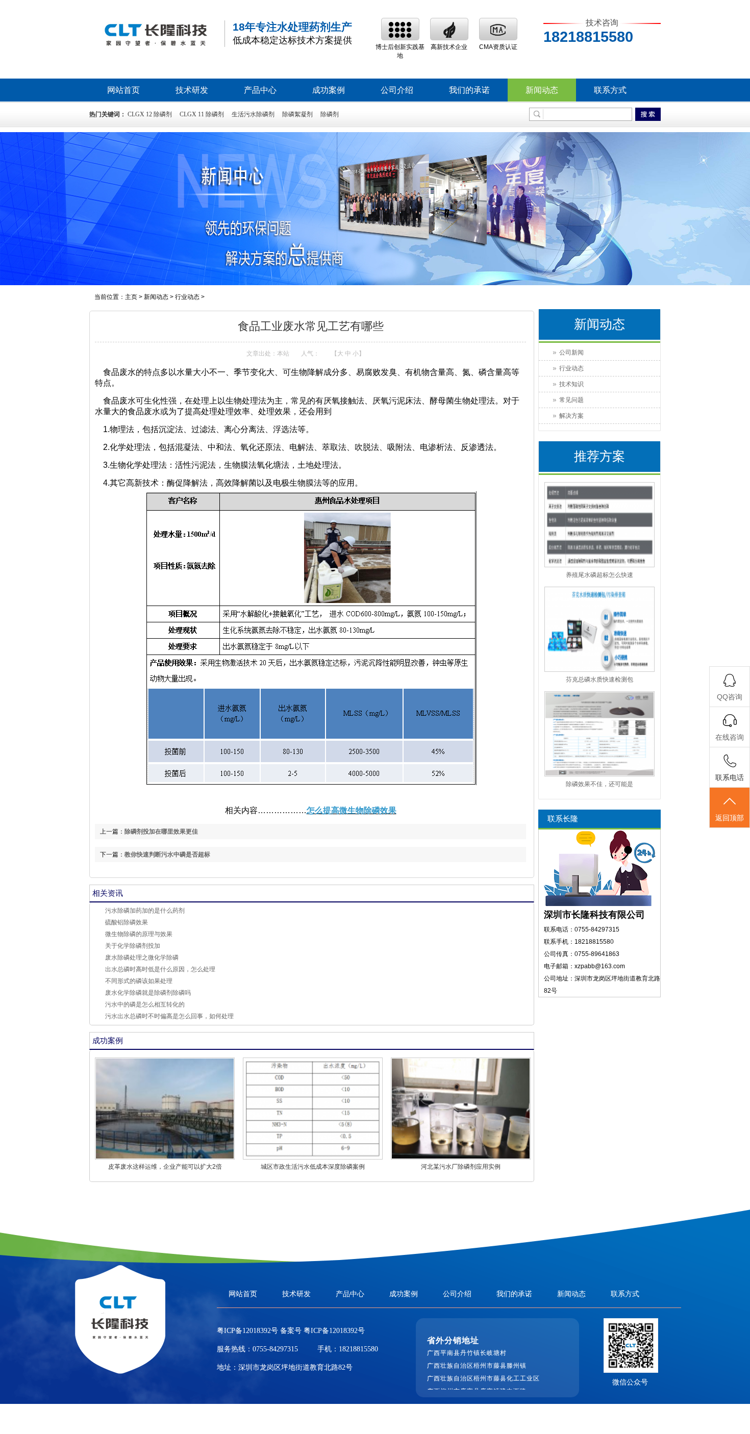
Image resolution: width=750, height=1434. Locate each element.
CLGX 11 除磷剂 (202, 114)
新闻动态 (542, 90)
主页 (131, 296)
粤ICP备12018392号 (333, 1331)
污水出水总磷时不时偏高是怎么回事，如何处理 (169, 1016)
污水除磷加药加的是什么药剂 (145, 910)
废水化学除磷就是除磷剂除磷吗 (148, 992)
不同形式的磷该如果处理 (138, 981)
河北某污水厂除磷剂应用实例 (461, 1166)
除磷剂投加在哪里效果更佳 (161, 831)
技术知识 (571, 384)
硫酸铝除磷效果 (126, 922)
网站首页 (123, 90)
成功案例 (328, 90)
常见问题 (571, 400)
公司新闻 (571, 352)
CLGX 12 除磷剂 (150, 114)
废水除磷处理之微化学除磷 (142, 957)
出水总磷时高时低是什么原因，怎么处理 (160, 969)
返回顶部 (729, 818)
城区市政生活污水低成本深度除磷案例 (313, 1166)
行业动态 (187, 296)
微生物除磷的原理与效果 (138, 934)
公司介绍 (397, 90)
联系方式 (610, 90)
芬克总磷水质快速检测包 (599, 679)
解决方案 (571, 415)
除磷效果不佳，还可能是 (599, 784)
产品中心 (260, 90)
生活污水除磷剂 (253, 114)
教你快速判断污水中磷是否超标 (167, 854)
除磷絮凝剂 (297, 114)
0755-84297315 (275, 1349)
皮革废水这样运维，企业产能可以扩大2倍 (165, 1166)
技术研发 (192, 90)
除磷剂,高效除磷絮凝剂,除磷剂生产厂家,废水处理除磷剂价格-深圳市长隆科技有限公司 (155, 34)
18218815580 (358, 1349)
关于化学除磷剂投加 (132, 945)
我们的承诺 (469, 90)
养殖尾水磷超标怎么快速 (599, 574)
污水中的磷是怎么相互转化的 (145, 1004)
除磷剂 (329, 114)
